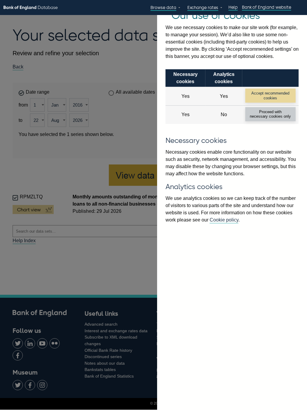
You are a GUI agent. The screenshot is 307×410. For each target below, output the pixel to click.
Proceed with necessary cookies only (270, 114)
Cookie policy (224, 219)
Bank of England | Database (30, 8)
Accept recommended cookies (270, 95)
